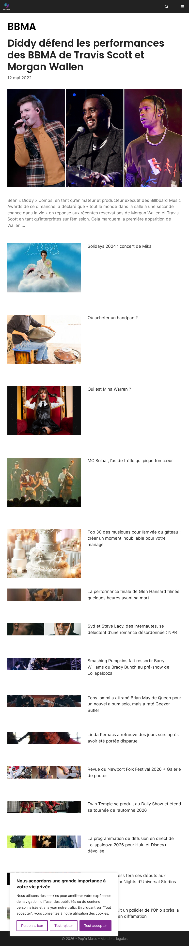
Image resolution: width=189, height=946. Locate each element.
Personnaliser (32, 925)
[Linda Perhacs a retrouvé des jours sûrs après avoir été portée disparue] (44, 740)
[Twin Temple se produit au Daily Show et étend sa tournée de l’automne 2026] (44, 810)
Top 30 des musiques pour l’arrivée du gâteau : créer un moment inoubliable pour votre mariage (134, 538)
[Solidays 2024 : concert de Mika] (44, 289)
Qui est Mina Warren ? (109, 389)
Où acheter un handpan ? (113, 317)
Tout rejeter (63, 925)
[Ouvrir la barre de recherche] (166, 6)
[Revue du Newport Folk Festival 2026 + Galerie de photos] (44, 775)
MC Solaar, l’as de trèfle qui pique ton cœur (130, 460)
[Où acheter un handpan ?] (44, 360)
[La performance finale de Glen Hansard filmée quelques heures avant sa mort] (44, 597)
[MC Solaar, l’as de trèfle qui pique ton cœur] (44, 503)
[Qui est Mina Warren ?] (44, 431)
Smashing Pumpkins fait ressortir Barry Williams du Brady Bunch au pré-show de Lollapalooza (128, 667)
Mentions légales (114, 938)
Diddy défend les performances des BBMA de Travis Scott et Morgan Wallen (85, 55)
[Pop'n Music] (6, 6)
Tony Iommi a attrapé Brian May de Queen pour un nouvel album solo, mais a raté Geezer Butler (134, 704)
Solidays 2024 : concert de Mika (120, 246)
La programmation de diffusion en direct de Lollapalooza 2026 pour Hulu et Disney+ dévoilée (131, 844)
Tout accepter (95, 925)
